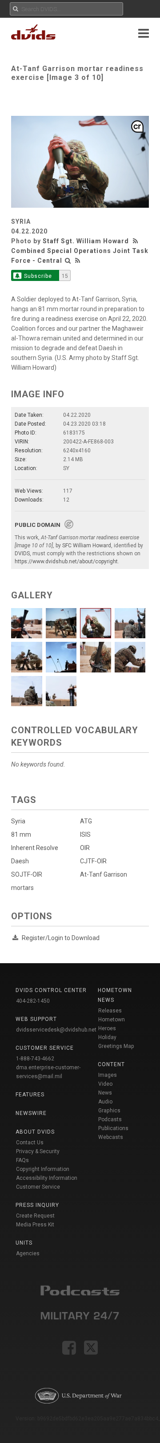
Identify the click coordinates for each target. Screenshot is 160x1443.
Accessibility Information (46, 1178)
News (105, 1093)
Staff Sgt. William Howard (86, 241)
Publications (113, 1128)
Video (105, 1084)
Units (24, 1243)
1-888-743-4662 (35, 1059)
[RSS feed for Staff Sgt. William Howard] (136, 241)
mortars (22, 887)
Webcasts (110, 1137)
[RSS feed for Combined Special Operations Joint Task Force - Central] (78, 260)
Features (30, 1094)
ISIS (85, 834)
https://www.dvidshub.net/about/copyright (66, 561)
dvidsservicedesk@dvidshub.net (56, 1030)
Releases (110, 1011)
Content (111, 1064)
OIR (85, 847)
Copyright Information (42, 1169)
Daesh (20, 861)
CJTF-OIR (93, 861)
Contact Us (30, 1142)
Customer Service (38, 1187)
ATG (86, 821)
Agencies (28, 1253)
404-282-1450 (33, 1001)
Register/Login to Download (61, 937)
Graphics (109, 1110)
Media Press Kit (35, 1225)
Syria (18, 821)
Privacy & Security (38, 1151)
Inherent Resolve (34, 847)
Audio (105, 1102)
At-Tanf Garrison (103, 874)
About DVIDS (35, 1132)
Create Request (35, 1216)
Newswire (31, 1113)
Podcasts (110, 1119)
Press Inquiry (37, 1205)
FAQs (22, 1160)
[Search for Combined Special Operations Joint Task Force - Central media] (68, 260)
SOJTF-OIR (26, 874)
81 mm (21, 834)
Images (107, 1075)
